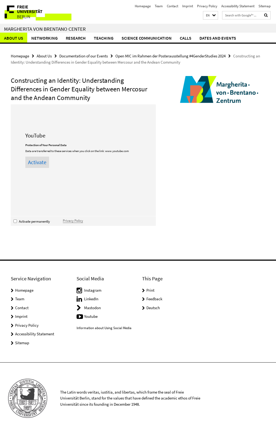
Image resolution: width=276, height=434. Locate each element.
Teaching (103, 38)
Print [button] (150, 290)
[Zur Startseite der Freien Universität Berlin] (35, 11)
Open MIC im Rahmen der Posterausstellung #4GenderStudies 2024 (170, 55)
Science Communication (147, 38)
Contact (172, 6)
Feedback (154, 298)
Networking (44, 38)
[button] (210, 15)
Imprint (187, 6)
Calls (185, 38)
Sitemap (264, 6)
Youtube (91, 316)
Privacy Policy (207, 6)
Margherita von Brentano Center (45, 29)
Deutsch (153, 307)
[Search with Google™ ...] (266, 15)
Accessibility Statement (237, 6)
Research (76, 38)
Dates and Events (217, 38)
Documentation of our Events (83, 55)
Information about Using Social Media (104, 328)
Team (159, 6)
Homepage (143, 6)
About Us (13, 38)
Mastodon (92, 307)
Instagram (92, 290)
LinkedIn (91, 298)
